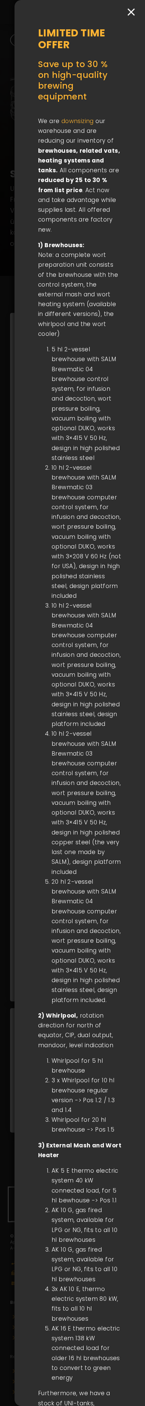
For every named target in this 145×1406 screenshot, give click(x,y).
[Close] (131, 12)
